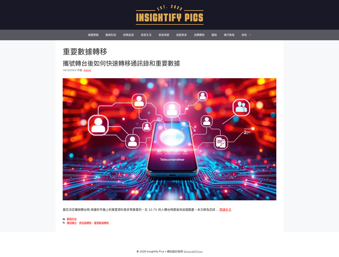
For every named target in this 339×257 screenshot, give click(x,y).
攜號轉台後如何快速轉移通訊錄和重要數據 (121, 63)
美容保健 (164, 35)
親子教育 (229, 35)
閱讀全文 (225, 209)
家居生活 (146, 35)
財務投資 (128, 35)
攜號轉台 (72, 222)
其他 (244, 35)
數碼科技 (111, 35)
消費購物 (199, 35)
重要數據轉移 (101, 222)
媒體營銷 (93, 35)
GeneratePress (193, 251)
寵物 (214, 35)
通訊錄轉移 (85, 222)
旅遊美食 (181, 35)
